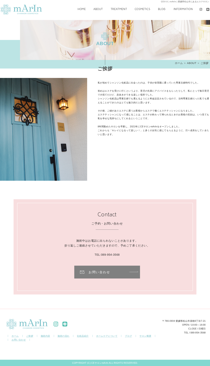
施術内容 (45, 336)
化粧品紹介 (83, 336)
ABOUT (98, 9)
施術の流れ (63, 336)
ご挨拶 (29, 336)
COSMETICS (142, 9)
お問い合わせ (99, 272)
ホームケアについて (106, 336)
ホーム (179, 63)
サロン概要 (145, 336)
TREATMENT (119, 9)
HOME (82, 9)
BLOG (161, 9)
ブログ (128, 336)
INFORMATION (183, 9)
